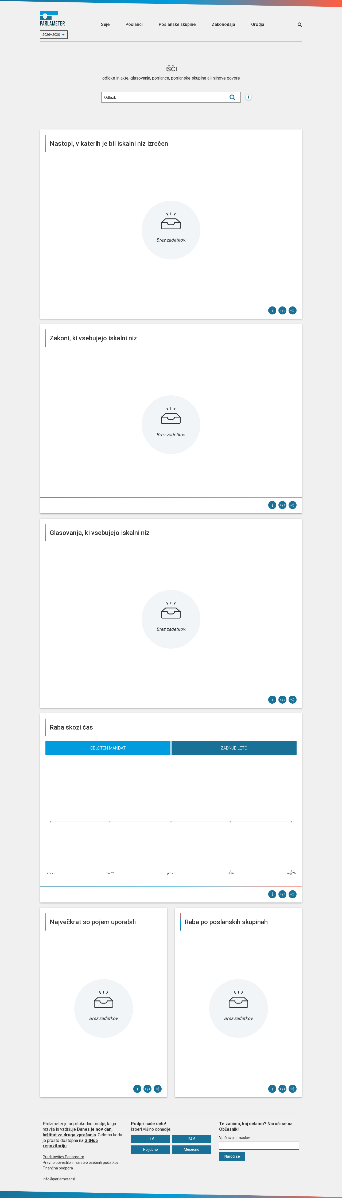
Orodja (257, 24)
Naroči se (232, 1156)
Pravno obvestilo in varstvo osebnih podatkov (81, 1162)
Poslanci (134, 24)
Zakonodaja (223, 24)
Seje (105, 24)
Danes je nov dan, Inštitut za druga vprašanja (77, 1132)
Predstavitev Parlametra (63, 1157)
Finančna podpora (58, 1168)
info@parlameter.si (59, 1179)
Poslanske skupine (177, 24)
